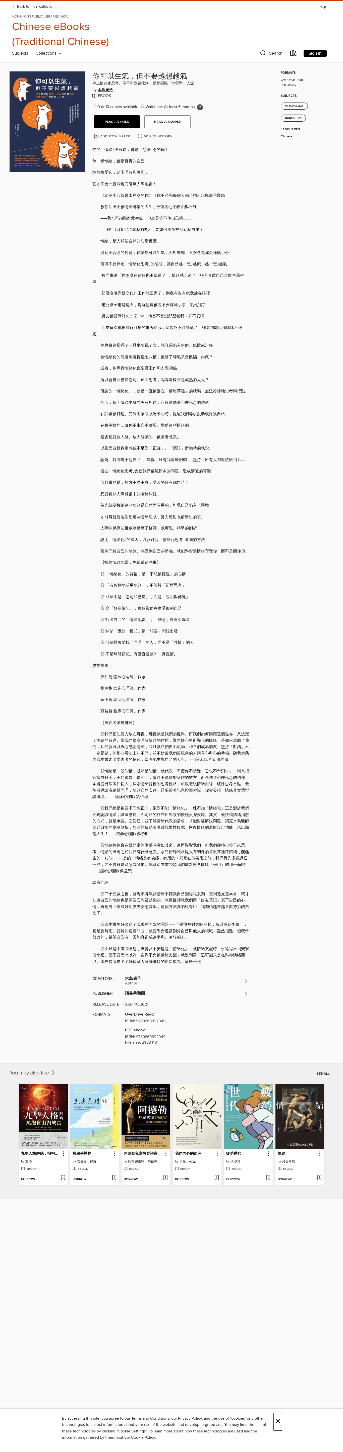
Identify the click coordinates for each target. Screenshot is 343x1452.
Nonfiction (293, 118)
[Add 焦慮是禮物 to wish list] (114, 1178)
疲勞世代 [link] (233, 1153)
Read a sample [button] (167, 122)
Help (322, 7)
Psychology (294, 106)
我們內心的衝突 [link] (188, 1153)
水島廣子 (105, 90)
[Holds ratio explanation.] (200, 107)
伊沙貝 (235, 1161)
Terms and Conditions (150, 1418)
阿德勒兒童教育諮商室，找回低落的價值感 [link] (143, 1153)
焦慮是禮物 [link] (82, 1153)
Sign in (315, 53)
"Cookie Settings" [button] (132, 1431)
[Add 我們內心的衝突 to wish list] (216, 1178)
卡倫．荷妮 (187, 1161)
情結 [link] (281, 1153)
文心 (28, 1161)
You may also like (30, 1073)
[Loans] (293, 54)
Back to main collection (35, 7)
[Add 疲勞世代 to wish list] (268, 1178)
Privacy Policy (190, 1418)
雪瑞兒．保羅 (86, 1161)
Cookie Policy (143, 1437)
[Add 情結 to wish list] (319, 1178)
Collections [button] (47, 53)
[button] (270, 54)
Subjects (20, 53)
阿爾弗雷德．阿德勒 (142, 1161)
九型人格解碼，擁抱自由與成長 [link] (41, 1153)
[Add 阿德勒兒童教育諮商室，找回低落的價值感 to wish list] (165, 1178)
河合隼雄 (288, 1161)
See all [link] (323, 1073)
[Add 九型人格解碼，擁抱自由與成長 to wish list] (63, 1178)
